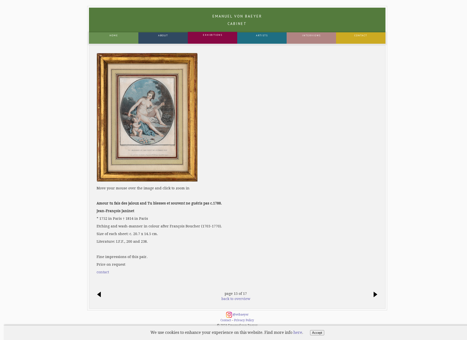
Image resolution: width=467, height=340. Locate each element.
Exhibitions (212, 35)
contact (103, 272)
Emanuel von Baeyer (237, 20)
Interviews (311, 35)
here (297, 332)
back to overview (235, 299)
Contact (360, 35)
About (163, 35)
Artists (262, 35)
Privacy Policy (244, 320)
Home (113, 35)
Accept (317, 333)
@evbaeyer (240, 314)
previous (100, 295)
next (374, 295)
